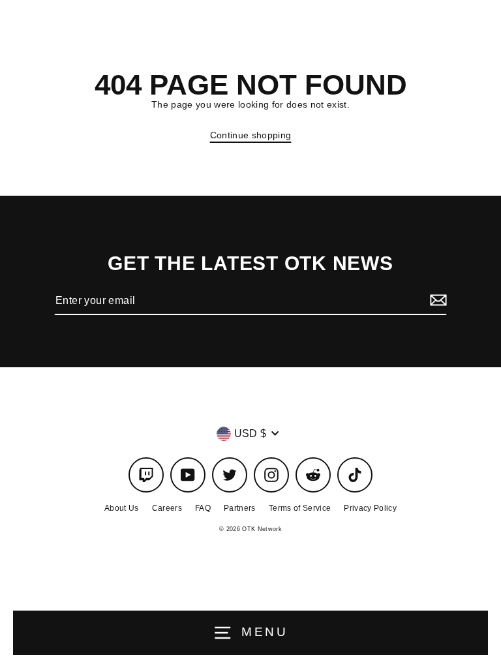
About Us (121, 508)
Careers (167, 508)
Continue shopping (251, 135)
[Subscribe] (436, 301)
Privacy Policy (370, 508)
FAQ (203, 508)
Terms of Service (300, 508)
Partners (240, 508)
